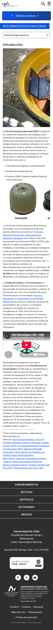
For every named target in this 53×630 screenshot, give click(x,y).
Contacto (14, 607)
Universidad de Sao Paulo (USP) (29, 468)
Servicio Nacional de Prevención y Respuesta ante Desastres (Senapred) (23, 235)
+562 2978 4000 (41, 550)
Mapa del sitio (18, 612)
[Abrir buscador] (43, 3)
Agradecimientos (26, 484)
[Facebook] (18, 577)
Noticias (26, 492)
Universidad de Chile (34, 622)
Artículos (26, 499)
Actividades (26, 507)
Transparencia (35, 612)
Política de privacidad (26, 617)
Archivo (26, 514)
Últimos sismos (25, 15)
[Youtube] (35, 577)
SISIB (24, 622)
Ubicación (38, 607)
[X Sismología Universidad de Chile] (26, 577)
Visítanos (26, 607)
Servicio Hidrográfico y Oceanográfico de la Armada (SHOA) (23, 298)
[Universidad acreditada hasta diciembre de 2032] (26, 595)
